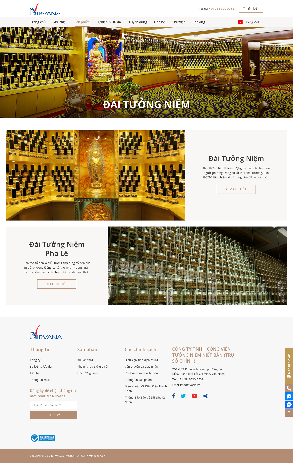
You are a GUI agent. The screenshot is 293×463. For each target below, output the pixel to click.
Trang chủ (38, 22)
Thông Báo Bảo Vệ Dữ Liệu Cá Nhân (145, 399)
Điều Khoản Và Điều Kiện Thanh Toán (146, 388)
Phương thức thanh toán (141, 373)
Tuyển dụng (138, 22)
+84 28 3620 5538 (221, 8)
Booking (199, 22)
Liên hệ (159, 22)
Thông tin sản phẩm (138, 380)
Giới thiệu (60, 22)
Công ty (35, 360)
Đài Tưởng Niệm (236, 158)
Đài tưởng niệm (87, 373)
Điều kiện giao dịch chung (141, 360)
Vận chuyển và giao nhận (141, 366)
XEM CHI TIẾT (236, 189)
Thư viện (179, 22)
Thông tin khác (40, 380)
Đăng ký (54, 415)
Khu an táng (85, 360)
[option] (146, 72)
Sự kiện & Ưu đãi (109, 22)
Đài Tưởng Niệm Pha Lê (57, 248)
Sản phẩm (82, 22)
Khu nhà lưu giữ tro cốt (92, 366)
